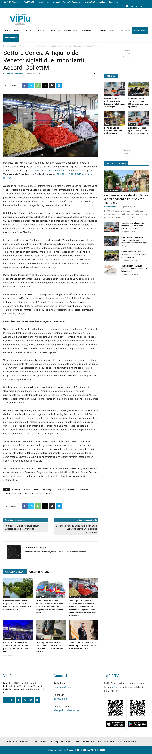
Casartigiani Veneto (13, 493)
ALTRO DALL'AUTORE (39, 572)
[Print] (52, 85)
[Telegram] (59, 85)
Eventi (107, 124)
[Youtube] (146, 6)
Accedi (41, 2)
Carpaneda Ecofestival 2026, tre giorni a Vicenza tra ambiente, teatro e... (126, 199)
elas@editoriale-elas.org (67, 710)
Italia (28, 31)
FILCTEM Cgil (47, 490)
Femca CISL (60, 490)
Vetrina (107, 95)
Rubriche (102, 31)
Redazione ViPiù (110, 207)
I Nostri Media (113, 2)
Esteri (17, 31)
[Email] (45, 85)
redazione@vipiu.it (63, 687)
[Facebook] (122, 6)
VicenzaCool (69, 31)
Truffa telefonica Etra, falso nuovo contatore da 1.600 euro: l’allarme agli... (134, 268)
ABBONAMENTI (140, 31)
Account (56, 2)
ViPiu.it (115, 687)
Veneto (41, 31)
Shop (48, 2)
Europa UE (40, 597)
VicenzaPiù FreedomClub (72, 2)
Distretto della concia (32, 493)
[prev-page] (5, 657)
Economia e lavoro (27, 46)
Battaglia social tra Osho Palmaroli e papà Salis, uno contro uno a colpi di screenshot (76, 528)
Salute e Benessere (136, 95)
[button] (117, 6)
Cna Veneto (83, 490)
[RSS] (136, 6)
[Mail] (132, 6)
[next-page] (10, 657)
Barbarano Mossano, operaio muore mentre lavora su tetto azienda (138, 130)
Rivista (124, 31)
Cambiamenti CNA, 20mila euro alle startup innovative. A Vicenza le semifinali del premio (83, 645)
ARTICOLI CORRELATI (15, 572)
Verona (7, 597)
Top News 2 (8, 638)
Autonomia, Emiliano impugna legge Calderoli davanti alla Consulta (22, 527)
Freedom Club (11, 38)
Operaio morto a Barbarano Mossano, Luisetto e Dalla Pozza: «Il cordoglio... (132, 226)
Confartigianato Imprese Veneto (48, 170)
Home (7, 31)
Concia (47, 493)
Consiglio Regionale (77, 597)
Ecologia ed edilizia (112, 190)
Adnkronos (87, 31)
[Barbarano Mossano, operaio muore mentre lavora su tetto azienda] (138, 118)
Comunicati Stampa (14, 73)
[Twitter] (141, 6)
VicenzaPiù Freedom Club (95, 2)
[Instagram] (127, 6)
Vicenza (54, 31)
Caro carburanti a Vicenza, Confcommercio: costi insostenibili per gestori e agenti (134, 240)
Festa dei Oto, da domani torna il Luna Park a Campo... (113, 130)
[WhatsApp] (38, 85)
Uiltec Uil (71, 490)
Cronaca (40, 638)
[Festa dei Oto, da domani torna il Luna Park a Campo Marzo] (114, 118)
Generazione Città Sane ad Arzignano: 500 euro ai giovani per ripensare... (134, 254)
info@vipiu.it (60, 698)
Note (112, 31)
